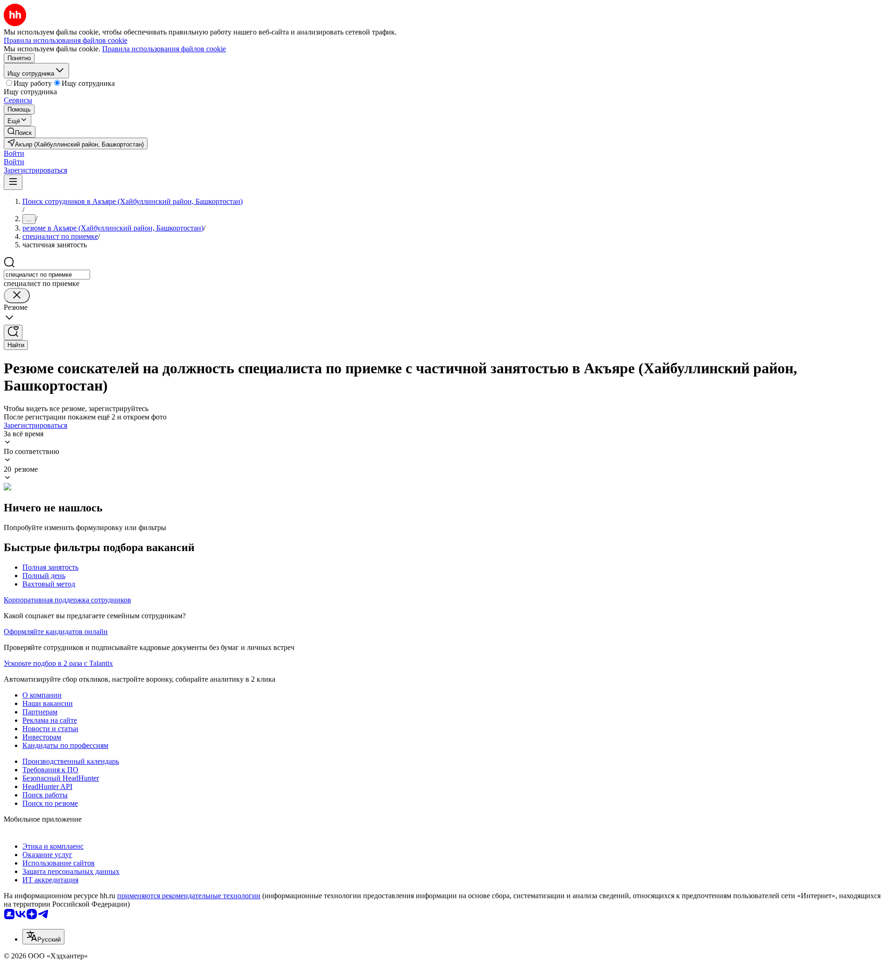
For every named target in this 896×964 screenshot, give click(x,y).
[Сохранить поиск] (13, 332)
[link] (19, 132)
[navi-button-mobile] (13, 182)
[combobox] (47, 274)
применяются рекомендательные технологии (188, 896)
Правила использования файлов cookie (164, 49)
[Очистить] (17, 295)
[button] (14, 153)
